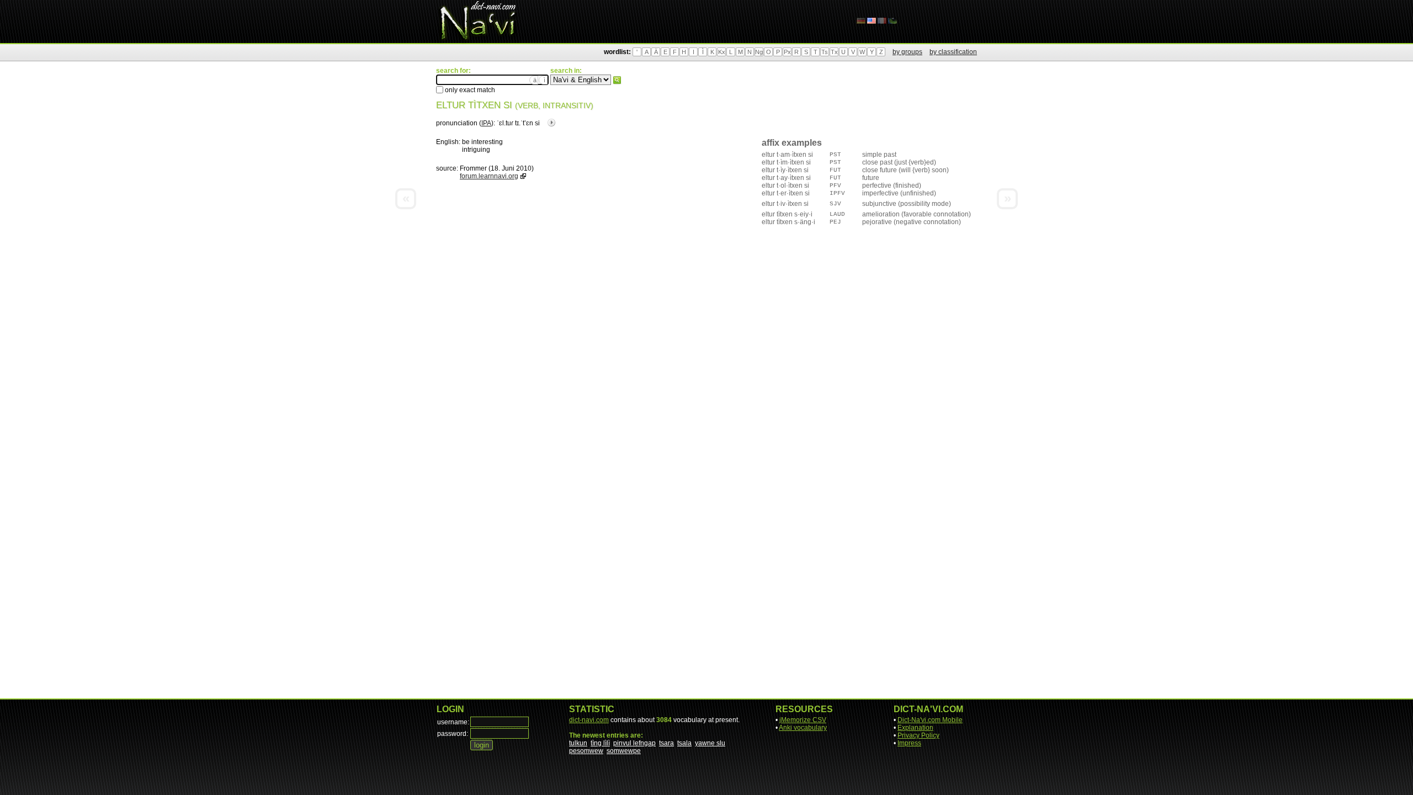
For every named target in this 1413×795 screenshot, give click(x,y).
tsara (666, 743)
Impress (909, 743)
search (617, 80)
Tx (834, 52)
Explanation (915, 728)
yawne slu (710, 743)
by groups (907, 52)
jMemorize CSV (802, 720)
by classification (953, 52)
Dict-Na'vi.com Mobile (930, 720)
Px (787, 52)
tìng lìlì (600, 743)
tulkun (578, 743)
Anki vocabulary (803, 728)
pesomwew (586, 751)
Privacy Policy (918, 735)
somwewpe (624, 751)
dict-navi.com (589, 720)
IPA (486, 123)
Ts (824, 52)
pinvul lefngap (634, 743)
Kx (721, 52)
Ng (759, 52)
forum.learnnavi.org (489, 176)
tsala (684, 743)
